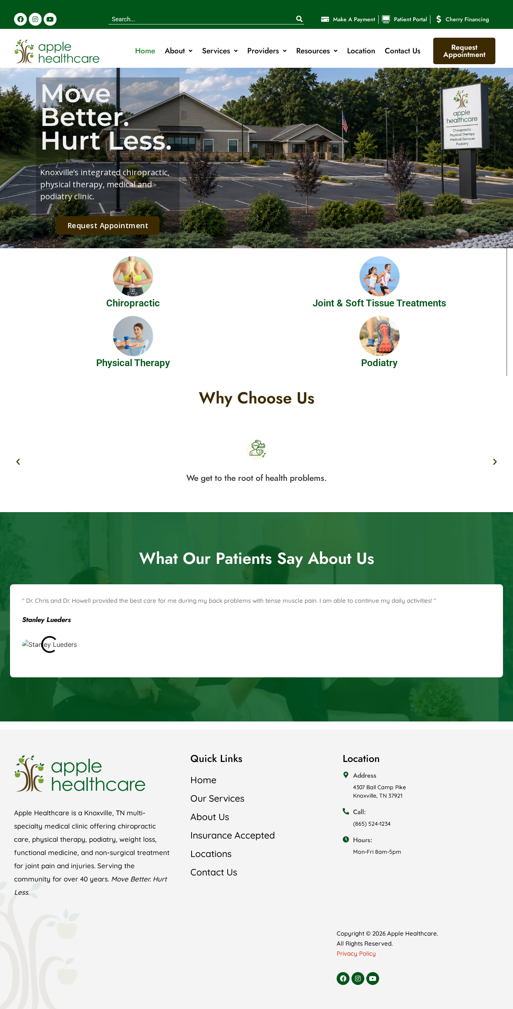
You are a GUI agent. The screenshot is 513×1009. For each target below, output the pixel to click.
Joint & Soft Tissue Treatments (379, 303)
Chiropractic (133, 303)
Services (216, 50)
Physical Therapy (133, 363)
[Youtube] (50, 19)
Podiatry (379, 363)
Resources (313, 50)
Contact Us (402, 50)
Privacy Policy (356, 953)
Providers (263, 50)
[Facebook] (20, 19)
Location (361, 50)
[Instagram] (35, 19)
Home (145, 50)
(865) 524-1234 (372, 823)
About (175, 50)
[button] (18, 462)
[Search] (299, 19)
